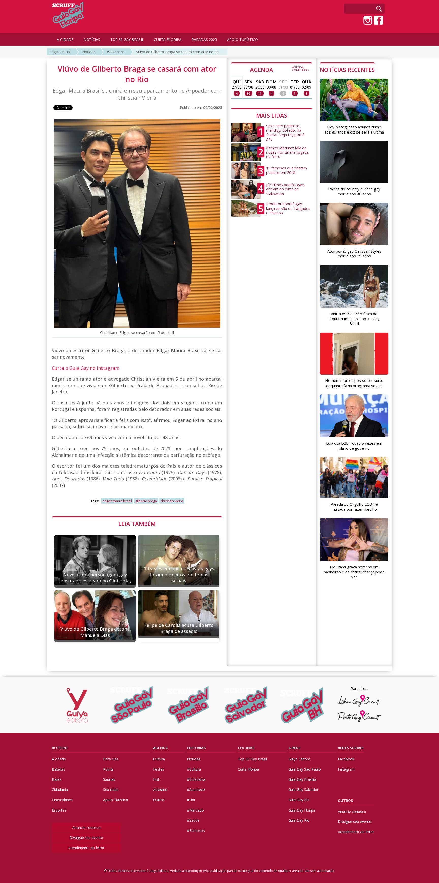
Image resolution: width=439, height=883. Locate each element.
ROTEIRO (60, 747)
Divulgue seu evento (86, 837)
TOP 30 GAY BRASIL (127, 39)
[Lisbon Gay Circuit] (359, 701)
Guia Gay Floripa (301, 810)
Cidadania (60, 789)
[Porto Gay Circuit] (359, 716)
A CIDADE (65, 39)
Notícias (89, 51)
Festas (158, 769)
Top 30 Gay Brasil (252, 759)
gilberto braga (146, 500)
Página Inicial (60, 51)
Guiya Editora (299, 759)
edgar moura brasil (117, 500)
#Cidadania (196, 779)
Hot (156, 779)
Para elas (110, 759)
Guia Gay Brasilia (302, 779)
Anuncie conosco (86, 827)
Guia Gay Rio (298, 820)
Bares (56, 779)
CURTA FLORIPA (167, 39)
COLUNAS (246, 747)
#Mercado (195, 810)
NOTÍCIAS (92, 39)
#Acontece (196, 789)
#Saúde (193, 820)
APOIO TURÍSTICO (242, 39)
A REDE (294, 747)
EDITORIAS (196, 747)
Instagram (346, 769)
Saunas (109, 779)
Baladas (58, 769)
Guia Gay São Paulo (304, 769)
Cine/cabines (62, 799)
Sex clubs (110, 789)
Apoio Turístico (115, 799)
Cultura (159, 759)
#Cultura (194, 769)
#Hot (191, 799)
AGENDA (280, 69)
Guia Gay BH (298, 799)
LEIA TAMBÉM (137, 523)
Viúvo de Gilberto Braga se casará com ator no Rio (178, 51)
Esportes (59, 810)
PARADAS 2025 (204, 39)
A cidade (59, 759)
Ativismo (160, 789)
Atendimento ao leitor (86, 847)
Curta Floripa (248, 769)
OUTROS (345, 800)
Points (108, 769)
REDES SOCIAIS (350, 747)
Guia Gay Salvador (303, 789)
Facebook (346, 759)
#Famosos (116, 51)
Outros (159, 799)
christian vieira (172, 500)
